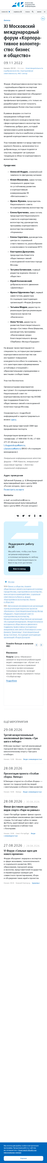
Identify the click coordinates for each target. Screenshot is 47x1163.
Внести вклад (19, 569)
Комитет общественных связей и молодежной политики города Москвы (23, 589)
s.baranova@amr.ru (12, 448)
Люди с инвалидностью (32, 759)
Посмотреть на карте (14, 489)
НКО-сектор (22, 73)
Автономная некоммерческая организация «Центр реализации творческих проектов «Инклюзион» (23, 608)
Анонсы (7, 20)
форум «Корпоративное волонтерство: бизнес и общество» (20, 599)
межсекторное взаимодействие (17, 594)
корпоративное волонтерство (29, 592)
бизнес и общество (16, 586)
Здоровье (35, 883)
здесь (13, 419)
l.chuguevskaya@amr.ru (14, 445)
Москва (11, 582)
